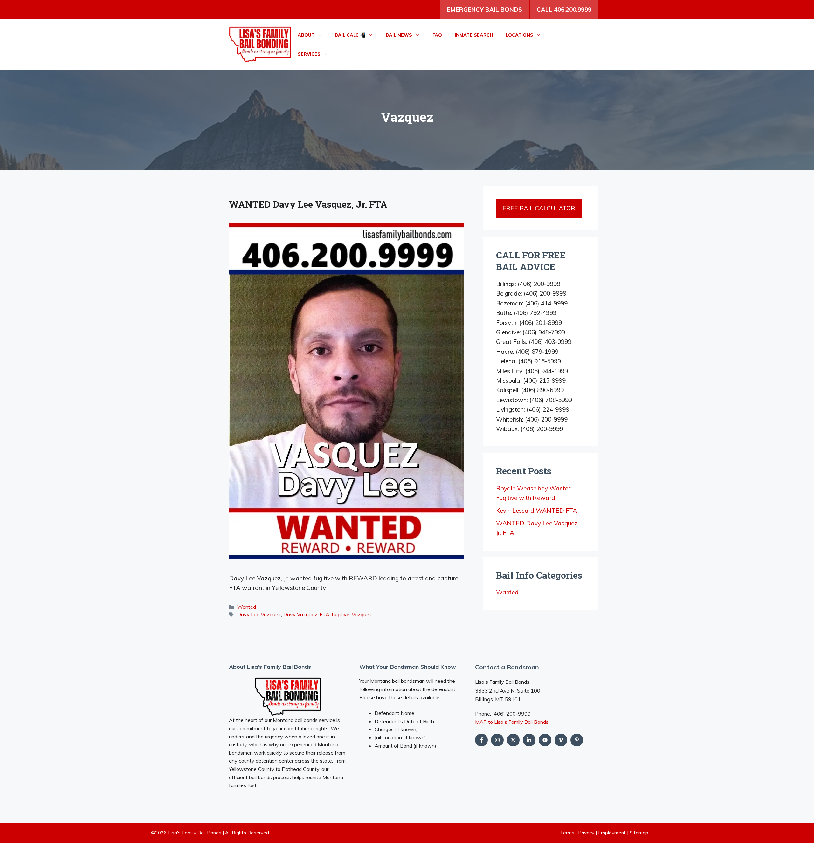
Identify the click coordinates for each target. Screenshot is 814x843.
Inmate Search (474, 35)
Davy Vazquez (300, 614)
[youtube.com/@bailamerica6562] (497, 740)
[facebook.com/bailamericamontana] (481, 740)
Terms (567, 833)
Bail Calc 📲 (350, 35)
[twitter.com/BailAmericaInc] (513, 740)
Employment (612, 833)
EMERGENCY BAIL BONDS (484, 9)
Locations (519, 35)
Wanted (246, 607)
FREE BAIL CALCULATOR (538, 208)
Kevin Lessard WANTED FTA (536, 510)
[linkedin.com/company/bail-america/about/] (529, 740)
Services (309, 54)
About (306, 35)
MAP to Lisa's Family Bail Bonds (511, 722)
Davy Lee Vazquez (259, 614)
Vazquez (362, 614)
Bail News (399, 35)
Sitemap (639, 833)
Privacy (586, 833)
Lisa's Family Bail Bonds (194, 833)
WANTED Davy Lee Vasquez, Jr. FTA (308, 204)
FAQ (437, 35)
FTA (324, 614)
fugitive (340, 614)
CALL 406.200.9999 (564, 9)
